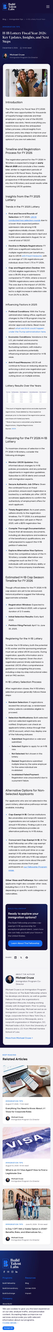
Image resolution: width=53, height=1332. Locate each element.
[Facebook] (4, 1271)
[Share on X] (21, 957)
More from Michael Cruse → (19, 1038)
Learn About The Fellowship (25, 943)
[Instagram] (12, 1271)
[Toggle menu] (47, 6)
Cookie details (9, 1323)
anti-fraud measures (32, 256)
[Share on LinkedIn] (15, 957)
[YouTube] (8, 1271)
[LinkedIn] (16, 1271)
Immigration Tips (16, 19)
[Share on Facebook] (26, 957)
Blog (4, 19)
